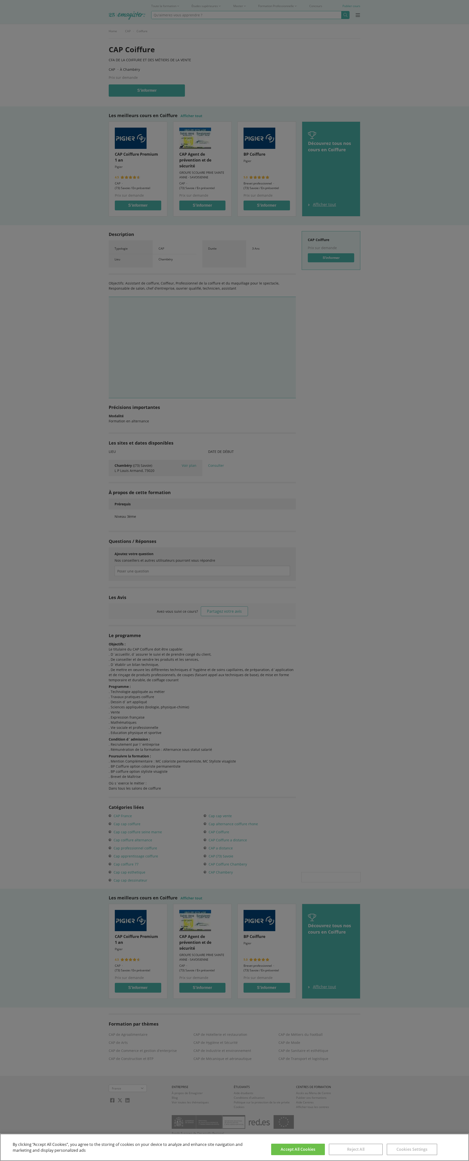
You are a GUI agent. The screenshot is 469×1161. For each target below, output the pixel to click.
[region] (234, 1147)
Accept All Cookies (298, 1149)
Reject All (355, 1149)
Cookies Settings (412, 1149)
